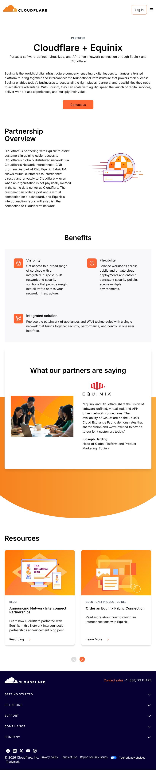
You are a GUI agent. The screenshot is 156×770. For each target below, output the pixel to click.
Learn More (94, 639)
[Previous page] (73, 659)
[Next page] (82, 659)
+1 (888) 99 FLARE (137, 680)
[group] (78, 409)
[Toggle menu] (151, 9)
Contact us (78, 105)
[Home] (26, 10)
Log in (139, 10)
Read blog (16, 639)
